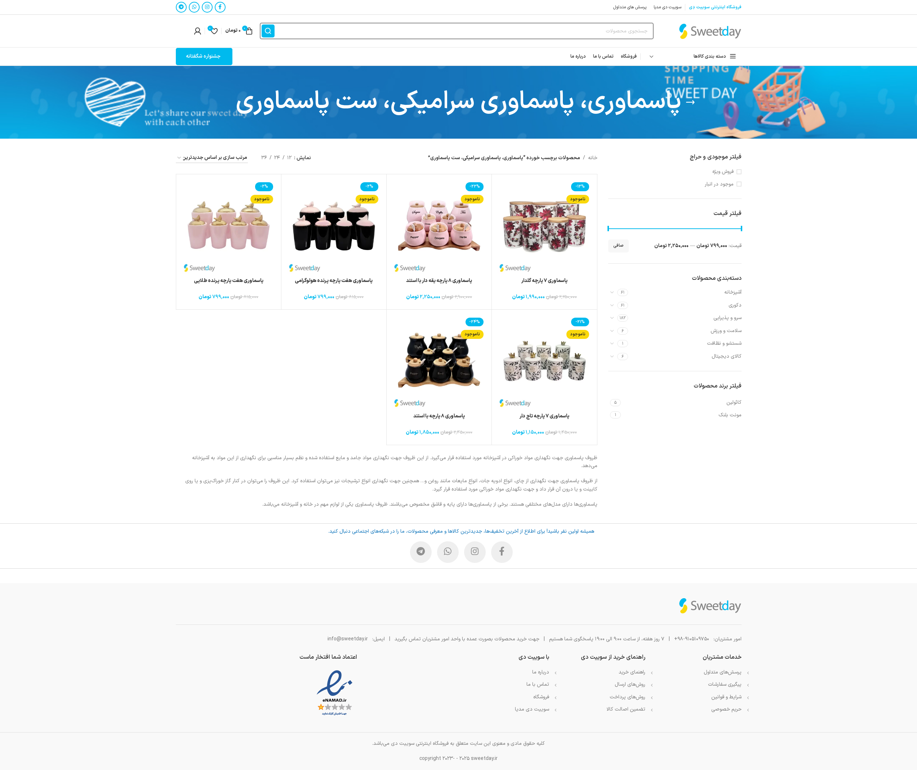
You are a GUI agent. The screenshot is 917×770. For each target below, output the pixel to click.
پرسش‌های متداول (723, 672)
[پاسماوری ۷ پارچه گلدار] (544, 227)
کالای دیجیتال (727, 356)
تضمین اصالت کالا (625, 709)
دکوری (735, 305)
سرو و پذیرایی (727, 318)
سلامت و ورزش (726, 331)
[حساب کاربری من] (197, 31)
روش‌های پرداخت (627, 697)
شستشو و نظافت (724, 343)
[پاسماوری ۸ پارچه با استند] (439, 362)
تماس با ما (537, 684)
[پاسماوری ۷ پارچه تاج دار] (544, 362)
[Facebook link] (220, 7)
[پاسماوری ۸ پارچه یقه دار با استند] (439, 227)
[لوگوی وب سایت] (710, 31)
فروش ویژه (723, 171)
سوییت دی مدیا (532, 709)
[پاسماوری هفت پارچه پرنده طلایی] (229, 227)
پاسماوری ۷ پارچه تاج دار (544, 416)
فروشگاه (541, 697)
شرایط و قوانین (726, 697)
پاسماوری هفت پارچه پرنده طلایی (228, 281)
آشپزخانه (733, 292)
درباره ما (540, 672)
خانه (592, 158)
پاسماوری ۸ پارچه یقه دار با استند (439, 281)
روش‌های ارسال (630, 684)
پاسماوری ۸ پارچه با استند (439, 416)
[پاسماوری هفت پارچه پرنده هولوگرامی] (334, 227)
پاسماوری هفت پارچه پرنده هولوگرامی (334, 281)
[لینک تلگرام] (181, 7)
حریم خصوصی (726, 709)
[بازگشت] (690, 102)
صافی (618, 245)
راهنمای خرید (632, 672)
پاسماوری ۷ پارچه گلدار (544, 281)
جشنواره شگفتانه (203, 56)
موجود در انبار (719, 184)
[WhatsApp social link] (194, 7)
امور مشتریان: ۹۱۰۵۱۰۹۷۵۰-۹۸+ (708, 639)
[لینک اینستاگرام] (207, 7)
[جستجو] (268, 30)
